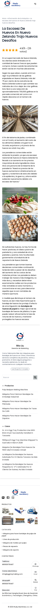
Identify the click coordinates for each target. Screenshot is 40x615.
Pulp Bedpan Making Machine (15, 389)
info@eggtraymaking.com (12, 574)
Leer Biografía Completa (20, 369)
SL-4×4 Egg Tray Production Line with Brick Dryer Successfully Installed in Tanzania (18, 433)
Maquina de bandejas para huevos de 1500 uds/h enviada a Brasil (18, 448)
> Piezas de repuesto (10, 546)
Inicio (4, 18)
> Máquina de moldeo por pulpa (14, 543)
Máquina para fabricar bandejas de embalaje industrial (17, 395)
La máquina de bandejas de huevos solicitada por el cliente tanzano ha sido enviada (19, 457)
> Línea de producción (10, 539)
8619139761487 (8, 564)
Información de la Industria (18, 18)
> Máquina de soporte (10, 550)
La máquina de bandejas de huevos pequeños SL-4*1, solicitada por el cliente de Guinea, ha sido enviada (17, 467)
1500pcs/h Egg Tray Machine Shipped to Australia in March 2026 (20, 441)
